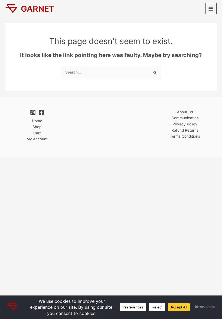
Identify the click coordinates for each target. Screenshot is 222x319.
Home (37, 121)
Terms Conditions (185, 136)
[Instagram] (33, 112)
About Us (185, 112)
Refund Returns (184, 130)
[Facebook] (41, 112)
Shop (36, 127)
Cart (37, 133)
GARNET (37, 9)
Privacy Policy (184, 124)
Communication (185, 118)
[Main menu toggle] (211, 8)
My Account (37, 139)
